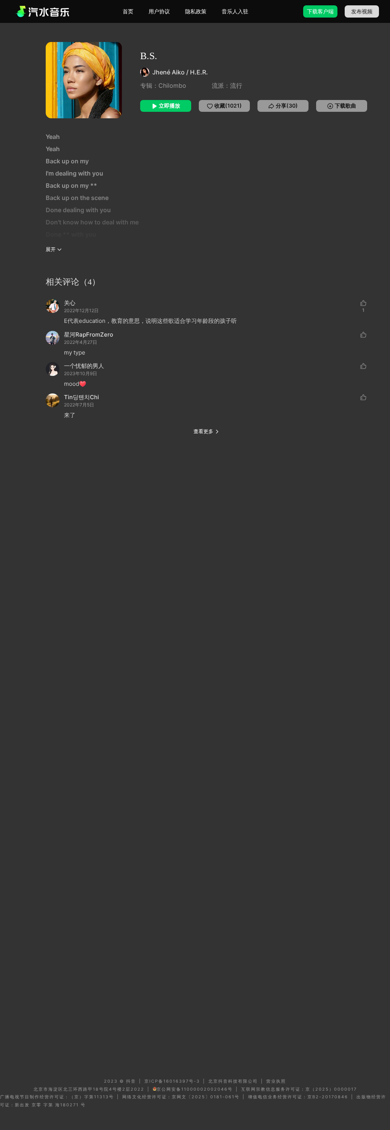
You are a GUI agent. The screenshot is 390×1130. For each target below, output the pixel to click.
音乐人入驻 (235, 11)
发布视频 (361, 11)
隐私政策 (195, 11)
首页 (128, 11)
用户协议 (159, 11)
